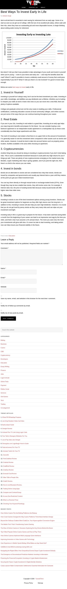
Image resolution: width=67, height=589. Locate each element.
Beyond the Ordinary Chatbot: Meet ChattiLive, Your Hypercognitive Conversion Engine (28, 520)
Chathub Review (8, 462)
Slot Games (4, 396)
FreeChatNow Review (10, 458)
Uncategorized (5, 408)
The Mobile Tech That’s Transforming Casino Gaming (17, 524)
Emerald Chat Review (10, 473)
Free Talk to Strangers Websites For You (14, 436)
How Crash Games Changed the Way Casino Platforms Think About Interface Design (27, 517)
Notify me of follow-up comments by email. (15, 306)
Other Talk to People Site (10, 477)
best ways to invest (19, 87)
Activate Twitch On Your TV (11, 451)
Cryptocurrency (5, 355)
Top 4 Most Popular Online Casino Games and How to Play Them (21, 532)
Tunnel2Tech (33, 3)
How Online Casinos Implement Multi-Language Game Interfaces (21, 535)
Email (3, 278)
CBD (2, 351)
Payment (3, 385)
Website (3, 287)
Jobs (2, 374)
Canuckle (6, 455)
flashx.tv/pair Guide (8, 425)
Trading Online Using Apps (11, 488)
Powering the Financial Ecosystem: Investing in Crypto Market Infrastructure (24, 558)
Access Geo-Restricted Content (12, 496)
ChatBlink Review (8, 466)
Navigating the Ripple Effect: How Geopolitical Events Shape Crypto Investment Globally (28, 550)
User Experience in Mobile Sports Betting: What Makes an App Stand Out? (24, 543)
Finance (3, 370)
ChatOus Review (8, 470)
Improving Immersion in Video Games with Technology (17, 539)
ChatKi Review (7, 481)
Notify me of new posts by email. (12, 313)
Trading (3, 404)
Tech (2, 400)
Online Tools (4, 381)
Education (12, 236)
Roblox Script (5, 389)
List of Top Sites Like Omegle (11, 440)
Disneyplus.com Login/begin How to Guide (15, 443)
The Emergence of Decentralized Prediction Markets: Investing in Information (24, 554)
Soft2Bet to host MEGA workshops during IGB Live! (16, 547)
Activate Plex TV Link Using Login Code (14, 432)
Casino (3, 348)
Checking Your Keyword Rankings (13, 503)
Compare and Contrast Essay (12, 492)
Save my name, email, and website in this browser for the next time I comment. (28, 298)
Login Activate (5, 378)
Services (3, 393)
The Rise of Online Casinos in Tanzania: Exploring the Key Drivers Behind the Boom (27, 528)
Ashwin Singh (7, 16)
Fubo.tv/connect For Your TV (11, 447)
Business (3, 344)
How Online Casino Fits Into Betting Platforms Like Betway (19, 513)
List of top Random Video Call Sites (13, 421)
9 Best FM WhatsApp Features (11, 417)
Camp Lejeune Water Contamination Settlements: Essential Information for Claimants (27, 565)
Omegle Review (7, 428)
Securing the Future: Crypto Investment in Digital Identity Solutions (21, 562)
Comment (5, 248)
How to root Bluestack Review (12, 485)
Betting (3, 340)
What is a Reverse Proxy (10, 500)
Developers (4, 359)
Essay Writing (5, 366)
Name (3, 268)
